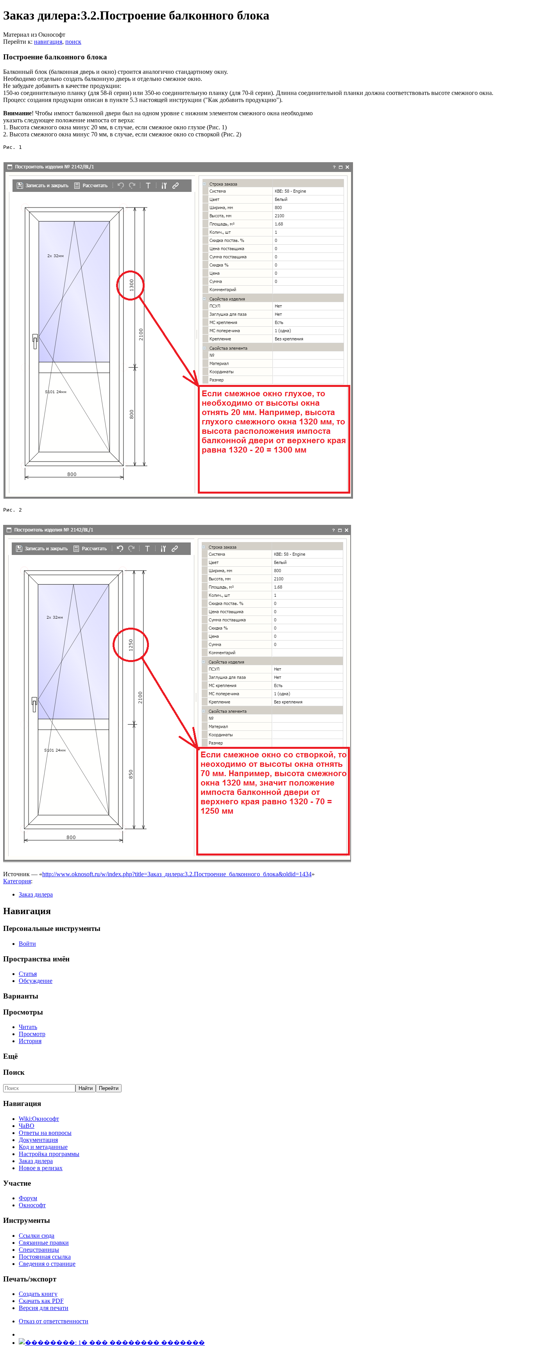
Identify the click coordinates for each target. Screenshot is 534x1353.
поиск (73, 41)
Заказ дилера (36, 894)
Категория (17, 881)
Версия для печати (43, 1308)
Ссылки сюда (36, 1235)
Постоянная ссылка (45, 1256)
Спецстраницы (39, 1249)
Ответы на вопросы (45, 1132)
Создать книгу (38, 1293)
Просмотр (32, 1034)
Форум (28, 1198)
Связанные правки (44, 1242)
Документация (38, 1139)
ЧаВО (26, 1125)
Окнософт (32, 1205)
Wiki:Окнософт (39, 1118)
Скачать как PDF (41, 1301)
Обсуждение (35, 980)
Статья (28, 973)
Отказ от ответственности (53, 1321)
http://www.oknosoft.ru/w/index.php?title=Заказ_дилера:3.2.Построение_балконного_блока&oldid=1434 (177, 874)
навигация (48, 41)
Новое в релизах (41, 1168)
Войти (27, 943)
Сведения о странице (47, 1263)
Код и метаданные (43, 1147)
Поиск (14, 1072)
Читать (28, 1027)
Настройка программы (49, 1154)
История (30, 1041)
